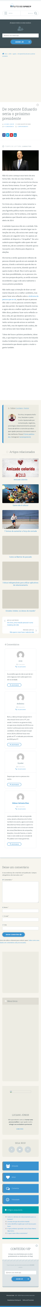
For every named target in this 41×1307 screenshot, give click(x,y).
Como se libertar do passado (20, 557)
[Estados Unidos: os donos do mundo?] (20, 591)
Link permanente (21, 666)
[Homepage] (20, 5)
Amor (14, 1177)
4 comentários (9, 126)
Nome (6, 907)
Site (5, 925)
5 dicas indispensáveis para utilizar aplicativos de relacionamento (20, 584)
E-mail (6, 916)
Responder (15, 685)
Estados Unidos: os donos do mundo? (20, 611)
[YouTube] (20, 1149)
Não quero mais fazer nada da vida (22, 631)
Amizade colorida (20, 479)
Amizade (15, 1166)
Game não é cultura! (20, 505)
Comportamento (23, 126)
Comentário (8, 880)
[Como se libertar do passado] (20, 537)
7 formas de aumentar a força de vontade (20, 531)
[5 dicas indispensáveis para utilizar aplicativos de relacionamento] (20, 563)
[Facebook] (12, 1149)
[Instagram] (28, 1149)
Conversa (15, 1188)
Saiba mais (19, 1129)
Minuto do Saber (10, 1295)
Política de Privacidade (28, 1300)
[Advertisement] (20, 81)
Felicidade (15, 1199)
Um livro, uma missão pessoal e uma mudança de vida (20, 622)
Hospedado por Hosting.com (14, 1300)
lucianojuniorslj (25, 437)
